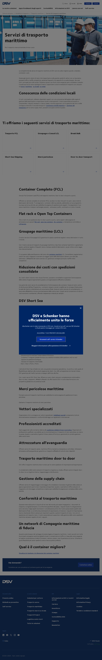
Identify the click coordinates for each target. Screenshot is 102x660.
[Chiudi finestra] (80, 308)
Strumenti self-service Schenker (51, 339)
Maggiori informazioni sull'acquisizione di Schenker (50, 346)
